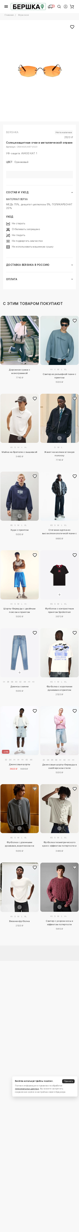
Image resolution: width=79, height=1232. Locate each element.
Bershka (12, 132)
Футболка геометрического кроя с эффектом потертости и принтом (59, 844)
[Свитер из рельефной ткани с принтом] (59, 340)
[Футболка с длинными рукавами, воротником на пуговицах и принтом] (19, 808)
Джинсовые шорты (19, 764)
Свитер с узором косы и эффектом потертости (59, 923)
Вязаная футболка (19, 921)
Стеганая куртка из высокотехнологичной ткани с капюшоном (59, 532)
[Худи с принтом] (19, 496)
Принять (68, 1081)
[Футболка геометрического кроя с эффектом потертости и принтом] (59, 808)
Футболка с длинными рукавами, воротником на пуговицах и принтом (19, 844)
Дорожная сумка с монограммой (19, 371)
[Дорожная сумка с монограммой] (19, 340)
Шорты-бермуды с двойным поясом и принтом (19, 610)
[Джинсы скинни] (19, 652)
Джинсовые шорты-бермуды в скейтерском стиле (59, 766)
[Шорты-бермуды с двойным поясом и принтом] (19, 574)
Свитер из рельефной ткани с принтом (59, 376)
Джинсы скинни (19, 686)
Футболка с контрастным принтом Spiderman (59, 610)
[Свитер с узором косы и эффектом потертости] (59, 887)
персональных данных (27, 1089)
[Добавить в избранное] (35, 320)
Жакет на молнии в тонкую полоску (59, 454)
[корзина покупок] (72, 6)
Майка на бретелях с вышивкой (19, 452)
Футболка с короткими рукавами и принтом (59, 688)
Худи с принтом (20, 530)
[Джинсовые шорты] (19, 730)
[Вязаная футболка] (19, 887)
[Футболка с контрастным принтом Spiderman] (59, 574)
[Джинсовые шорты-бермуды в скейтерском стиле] (59, 730)
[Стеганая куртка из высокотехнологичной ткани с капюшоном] (59, 496)
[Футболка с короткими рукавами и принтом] (59, 652)
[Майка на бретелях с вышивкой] (19, 418)
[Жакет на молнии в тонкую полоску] (59, 418)
